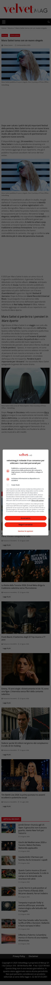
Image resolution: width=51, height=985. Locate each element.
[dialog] (26, 492)
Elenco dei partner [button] (37, 500)
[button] (25, 485)
